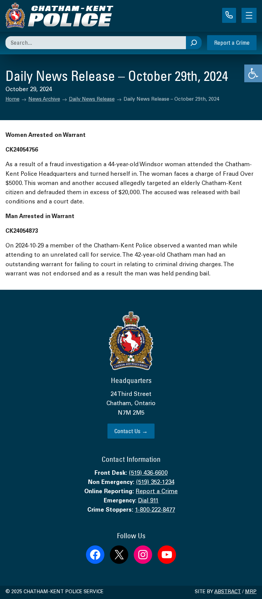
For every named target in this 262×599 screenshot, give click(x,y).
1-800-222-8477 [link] (155, 510)
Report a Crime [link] (232, 42)
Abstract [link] (227, 592)
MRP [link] (251, 592)
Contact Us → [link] (131, 430)
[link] (253, 73)
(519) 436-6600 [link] (148, 473)
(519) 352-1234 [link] (155, 483)
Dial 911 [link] (148, 501)
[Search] (194, 42)
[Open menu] (249, 15)
